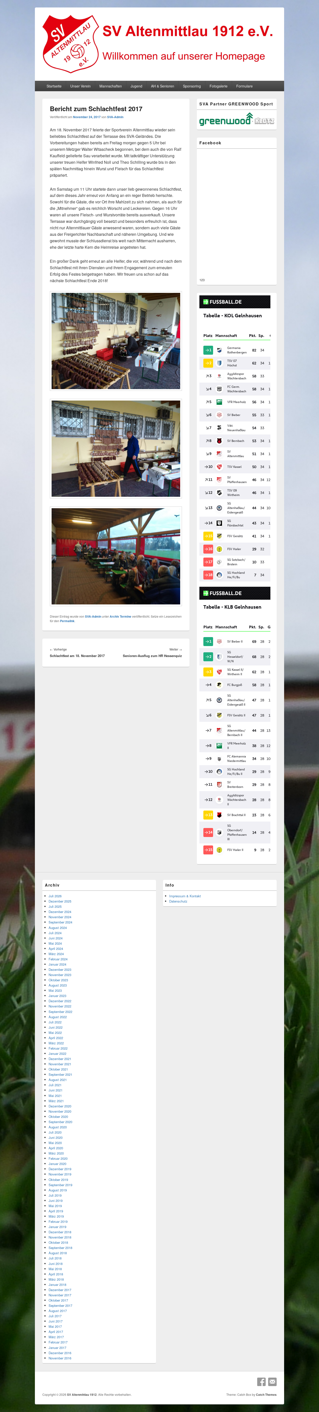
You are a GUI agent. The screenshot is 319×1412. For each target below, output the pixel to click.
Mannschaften (110, 85)
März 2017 (56, 1336)
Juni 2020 (56, 1137)
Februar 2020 (58, 1158)
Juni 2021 (56, 1090)
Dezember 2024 (60, 911)
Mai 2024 (55, 943)
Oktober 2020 (58, 1116)
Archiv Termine (120, 616)
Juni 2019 (56, 1200)
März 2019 (56, 1216)
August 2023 (58, 985)
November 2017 (60, 1295)
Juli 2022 (55, 1022)
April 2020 (56, 1148)
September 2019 (60, 1184)
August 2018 (58, 1252)
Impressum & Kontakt (185, 896)
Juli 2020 (55, 1132)
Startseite (54, 85)
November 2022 (60, 1006)
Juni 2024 (56, 938)
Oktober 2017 (58, 1300)
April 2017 (56, 1331)
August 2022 (58, 1016)
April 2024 (56, 948)
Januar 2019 (57, 1226)
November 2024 (60, 916)
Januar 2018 (57, 1284)
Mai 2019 (55, 1205)
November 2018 (60, 1237)
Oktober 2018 (58, 1242)
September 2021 (60, 1074)
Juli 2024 (55, 932)
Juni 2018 (56, 1263)
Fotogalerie (219, 85)
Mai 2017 (55, 1326)
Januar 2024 (57, 964)
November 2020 (60, 1111)
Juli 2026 (55, 896)
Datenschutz (178, 901)
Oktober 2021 (58, 1069)
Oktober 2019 (58, 1179)
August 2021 (58, 1079)
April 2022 (56, 1037)
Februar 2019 (58, 1221)
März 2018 (56, 1279)
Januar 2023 (57, 995)
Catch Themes (266, 1394)
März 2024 (56, 953)
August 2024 (58, 927)
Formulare (244, 85)
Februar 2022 (58, 1048)
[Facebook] (261, 1382)
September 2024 (60, 922)
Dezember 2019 (60, 1168)
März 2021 (56, 1100)
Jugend (136, 85)
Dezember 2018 (60, 1232)
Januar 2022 (57, 1053)
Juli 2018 (55, 1258)
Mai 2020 (55, 1142)
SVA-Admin (115, 117)
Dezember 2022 (60, 1000)
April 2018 (56, 1274)
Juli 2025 (55, 906)
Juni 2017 (56, 1321)
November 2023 (60, 974)
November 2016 (60, 1358)
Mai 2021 (55, 1095)
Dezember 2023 (60, 969)
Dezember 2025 (60, 901)
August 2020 (58, 1127)
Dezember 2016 (60, 1352)
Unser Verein (80, 85)
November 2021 (60, 1064)
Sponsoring (192, 85)
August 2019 (58, 1190)
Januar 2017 (57, 1347)
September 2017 (60, 1305)
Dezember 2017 (60, 1289)
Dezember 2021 (60, 1058)
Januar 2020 (57, 1163)
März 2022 (56, 1043)
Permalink (67, 621)
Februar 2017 (58, 1342)
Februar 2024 (58, 959)
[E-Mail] (272, 1382)
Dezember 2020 (60, 1106)
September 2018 (60, 1247)
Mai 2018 (55, 1268)
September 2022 (60, 1011)
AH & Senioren (162, 85)
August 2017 (58, 1310)
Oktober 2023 (58, 980)
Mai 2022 (55, 1032)
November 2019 (60, 1174)
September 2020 (60, 1121)
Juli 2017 (55, 1316)
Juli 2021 (55, 1084)
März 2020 (56, 1153)
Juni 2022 (56, 1027)
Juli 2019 (55, 1195)
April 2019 (56, 1211)
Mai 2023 (55, 990)
